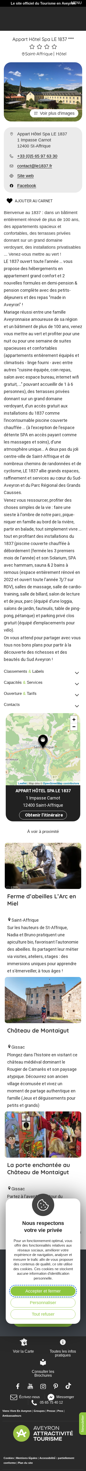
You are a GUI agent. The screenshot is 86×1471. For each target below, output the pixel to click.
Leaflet (22, 783)
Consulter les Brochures (43, 1373)
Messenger (65, 1396)
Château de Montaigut (38, 1030)
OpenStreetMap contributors (61, 783)
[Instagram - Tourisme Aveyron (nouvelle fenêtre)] (43, 1386)
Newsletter (83, 1423)
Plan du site (25, 1462)
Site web (25, 175)
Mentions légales (26, 1458)
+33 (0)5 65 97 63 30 (37, 156)
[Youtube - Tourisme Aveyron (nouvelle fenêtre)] (30, 1386)
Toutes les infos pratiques (63, 1353)
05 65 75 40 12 (51, 1402)
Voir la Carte (23, 1351)
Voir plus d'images (57, 113)
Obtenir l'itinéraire (44, 815)
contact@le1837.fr (34, 166)
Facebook (26, 185)
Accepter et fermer (43, 1291)
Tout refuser (43, 1314)
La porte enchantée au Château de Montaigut (38, 1168)
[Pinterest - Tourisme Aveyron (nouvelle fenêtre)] (56, 1386)
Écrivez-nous (29, 1397)
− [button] (73, 727)
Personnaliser (43, 1302)
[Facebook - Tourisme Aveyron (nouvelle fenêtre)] (18, 1386)
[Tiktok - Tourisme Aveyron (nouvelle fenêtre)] (68, 1386)
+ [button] (73, 719)
